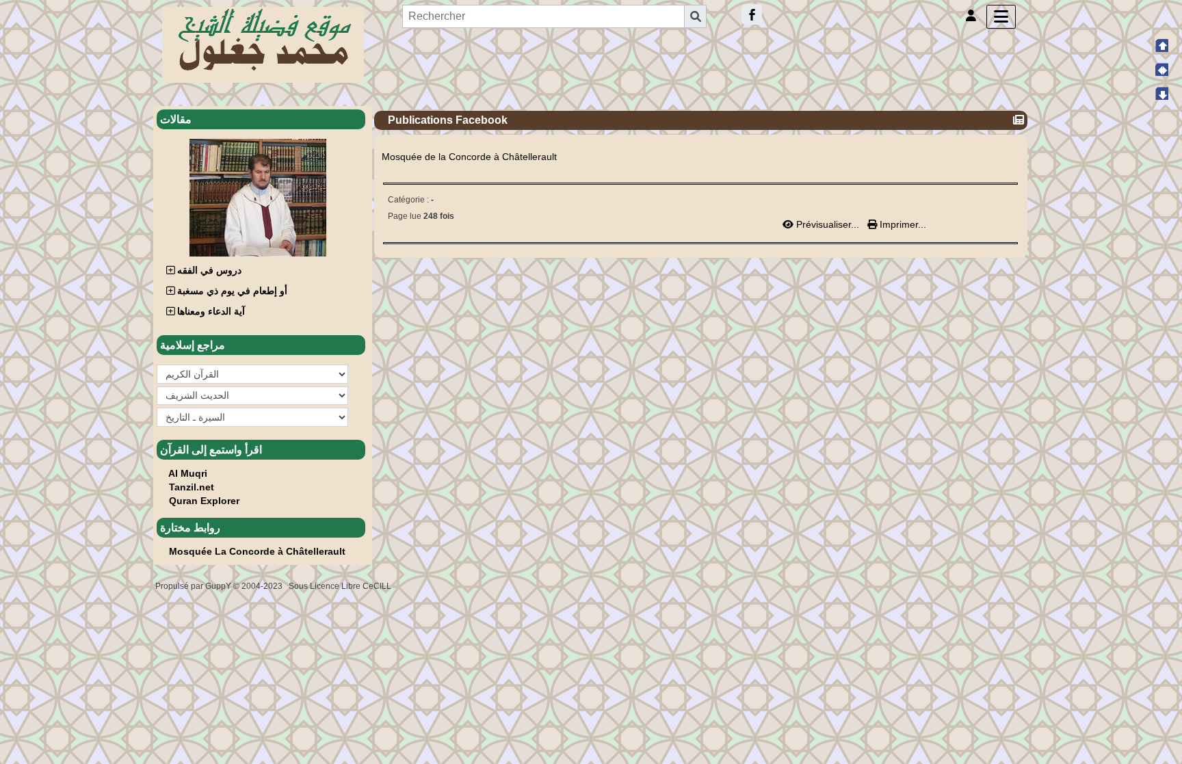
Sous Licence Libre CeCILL (341, 586)
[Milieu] (1161, 69)
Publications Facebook (448, 120)
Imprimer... (901, 224)
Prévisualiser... (827, 224)
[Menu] (1001, 17)
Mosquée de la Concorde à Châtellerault (469, 156)
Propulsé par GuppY (194, 586)
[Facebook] (751, 14)
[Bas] (1161, 93)
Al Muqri (187, 473)
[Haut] (1161, 45)
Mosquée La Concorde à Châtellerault (257, 551)
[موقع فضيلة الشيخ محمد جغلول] (263, 43)
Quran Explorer (204, 500)
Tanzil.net (191, 487)
